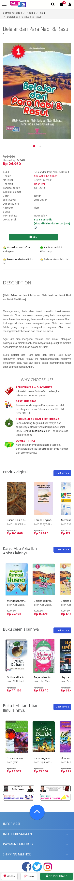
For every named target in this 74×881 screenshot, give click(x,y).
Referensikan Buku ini (55, 259)
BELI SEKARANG (57, 876)
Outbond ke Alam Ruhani (21, 677)
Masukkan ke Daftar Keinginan (16, 249)
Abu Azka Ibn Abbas (45, 176)
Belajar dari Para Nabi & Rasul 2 (51, 601)
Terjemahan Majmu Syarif (48, 677)
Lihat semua (62, 473)
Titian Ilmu (40, 184)
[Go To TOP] (37, 812)
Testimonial (38, 431)
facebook (27, 867)
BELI (34, 237)
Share (30, 876)
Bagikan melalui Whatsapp (51, 249)
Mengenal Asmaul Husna (21, 601)
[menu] (4, 4)
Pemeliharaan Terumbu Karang (24, 758)
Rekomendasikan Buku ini (18, 261)
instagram (47, 867)
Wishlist (11, 876)
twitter (37, 867)
